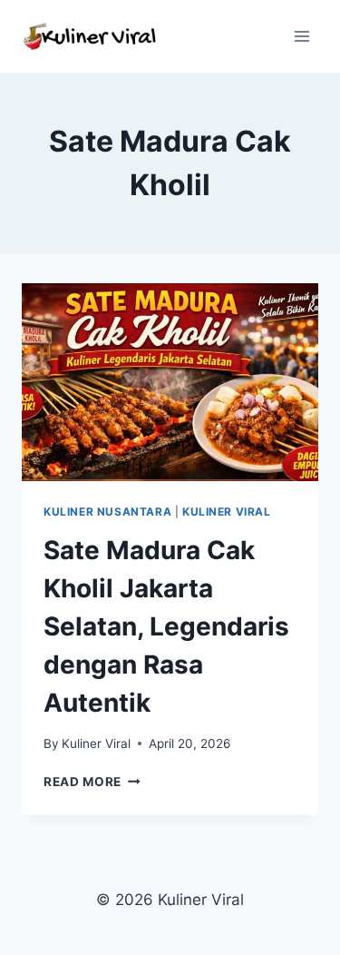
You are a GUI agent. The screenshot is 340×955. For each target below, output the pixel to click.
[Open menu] (301, 36)
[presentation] (170, 382)
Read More (92, 781)
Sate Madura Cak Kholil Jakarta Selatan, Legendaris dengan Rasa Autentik (166, 626)
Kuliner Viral (226, 511)
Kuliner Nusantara (107, 511)
